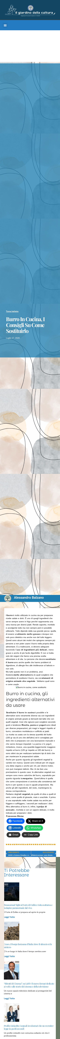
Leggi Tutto (9, 917)
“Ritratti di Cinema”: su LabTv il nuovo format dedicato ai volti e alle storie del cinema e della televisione (29, 985)
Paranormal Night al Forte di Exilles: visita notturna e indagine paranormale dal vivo (28, 906)
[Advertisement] (30, 47)
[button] (5, 25)
